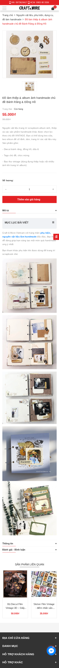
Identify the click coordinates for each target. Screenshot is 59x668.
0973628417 (21, 2)
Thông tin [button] (7, 543)
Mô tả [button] (5, 210)
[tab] (29, 210)
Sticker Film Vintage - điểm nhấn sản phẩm (44, 608)
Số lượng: (8, 180)
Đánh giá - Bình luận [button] (13, 549)
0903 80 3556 (42, 2)
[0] (52, 9)
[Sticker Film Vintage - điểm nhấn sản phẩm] (44, 585)
